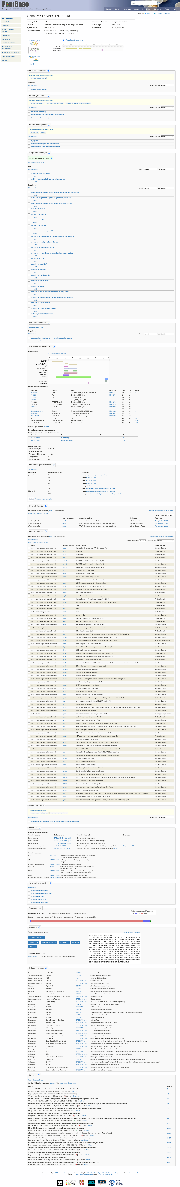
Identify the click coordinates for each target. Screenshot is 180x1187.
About (167, 9)
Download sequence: (36, 938)
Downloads (146, 9)
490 (168, 1118)
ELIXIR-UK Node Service (105, 1175)
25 (135, 413)
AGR (69, 838)
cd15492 (33, 400)
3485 (169, 1138)
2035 (136, 420)
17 (135, 395)
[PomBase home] (15, 4)
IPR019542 (112, 393)
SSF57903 (34, 413)
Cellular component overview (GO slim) (41, 129)
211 (124, 440)
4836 (169, 1153)
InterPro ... (47, 427)
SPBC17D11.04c (55, 860)
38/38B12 (79, 994)
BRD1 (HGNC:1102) (61, 838)
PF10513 (34, 393)
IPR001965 (112, 407)
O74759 (52, 866)
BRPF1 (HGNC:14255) (61, 841)
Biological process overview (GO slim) (41, 100)
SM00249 (34, 407)
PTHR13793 (35, 416)
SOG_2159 (53, 855)
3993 (169, 1143)
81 (135, 411)
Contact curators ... (165, 13)
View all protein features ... (74, 40)
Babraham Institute (134, 1173)
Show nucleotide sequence (39, 932)
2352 (169, 1128)
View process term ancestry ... (41, 118)
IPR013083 (112, 411)
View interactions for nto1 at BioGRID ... (161, 511)
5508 (169, 1157)
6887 (169, 1162)
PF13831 (34, 395)
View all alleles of (36, 163)
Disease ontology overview (37, 810)
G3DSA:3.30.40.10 (37, 411)
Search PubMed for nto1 (36, 1080)
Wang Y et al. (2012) (161, 521)
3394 (169, 1133)
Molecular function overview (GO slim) (41, 75)
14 (168, 1104)
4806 (169, 1148)
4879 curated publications (43, 9)
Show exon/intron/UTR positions (142, 911)
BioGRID (52, 511)
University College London (109, 1173)
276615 (78, 1009)
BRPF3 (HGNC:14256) (61, 843)
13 (168, 1099)
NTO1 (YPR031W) (60, 848)
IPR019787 (112, 395)
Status (136, 9)
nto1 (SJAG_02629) (60, 846)
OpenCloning (32, 956)
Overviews (127, 9)
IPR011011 (112, 413)
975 (136, 418)
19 (124, 438)
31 (168, 1113)
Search (108, 9)
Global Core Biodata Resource (84, 1175)
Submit (117, 9)
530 (168, 1123)
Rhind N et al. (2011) (129, 846)
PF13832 (34, 397)
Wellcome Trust (60, 1173)
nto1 (77, 978)
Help (175, 9)
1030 (136, 423)
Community (158, 9)
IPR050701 (112, 416)
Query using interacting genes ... (38, 514)
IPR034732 (112, 404)
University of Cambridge (94, 1173)
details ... (75, 1091)
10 (168, 1094)
